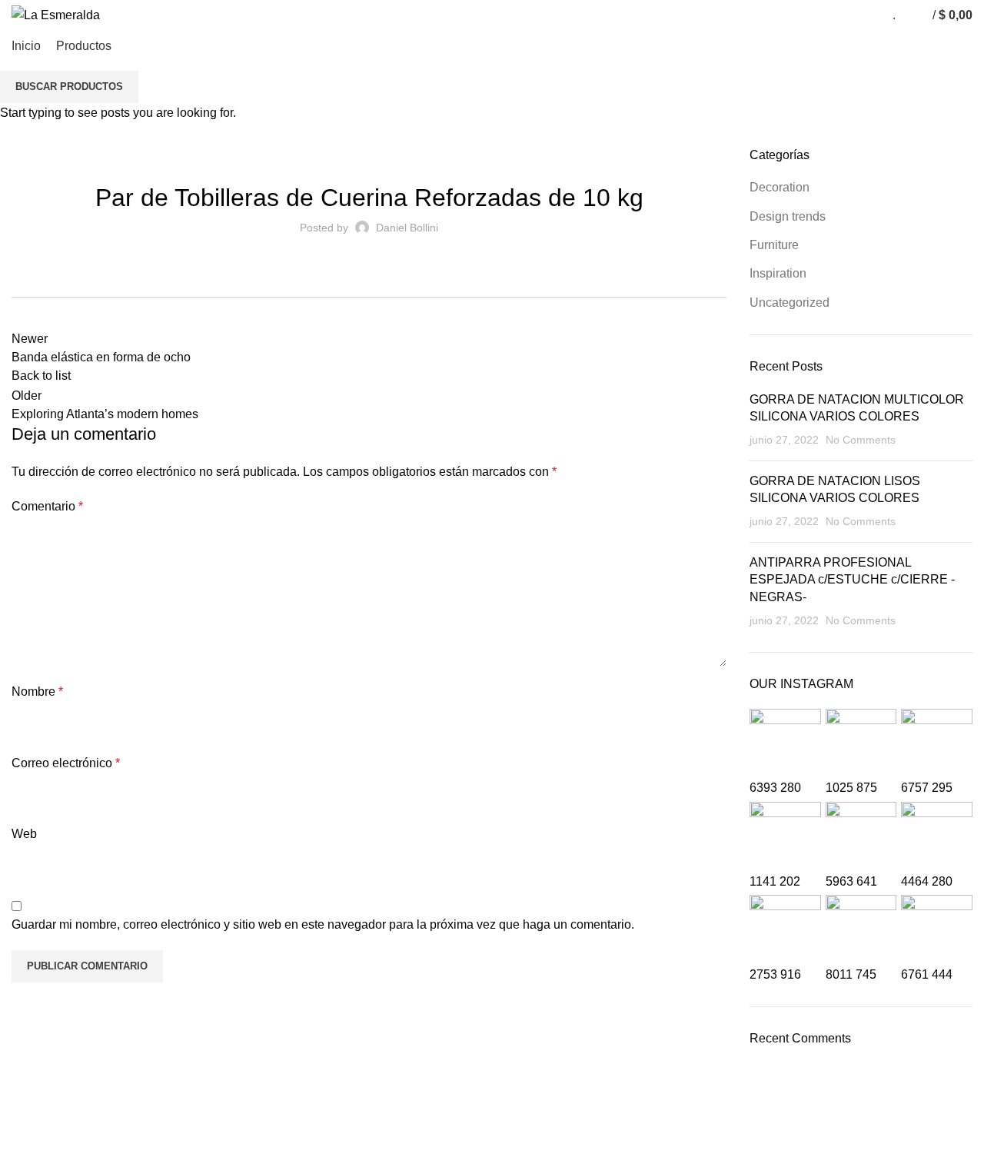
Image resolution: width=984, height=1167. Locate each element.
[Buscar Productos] (911, 15)
